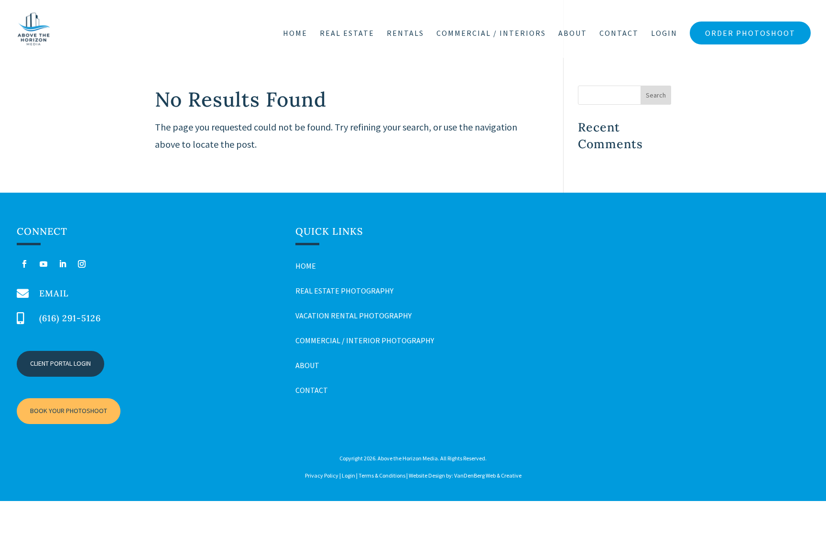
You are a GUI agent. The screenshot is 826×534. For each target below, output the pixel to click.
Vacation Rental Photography (353, 315)
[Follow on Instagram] (81, 264)
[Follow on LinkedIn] (62, 264)
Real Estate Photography (344, 290)
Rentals (405, 34)
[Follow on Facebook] (24, 264)
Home (295, 34)
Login (664, 34)
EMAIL (54, 293)
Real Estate (347, 34)
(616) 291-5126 (70, 318)
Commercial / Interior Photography (364, 340)
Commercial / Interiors (491, 34)
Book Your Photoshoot (68, 410)
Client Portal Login (60, 363)
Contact (619, 34)
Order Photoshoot (750, 33)
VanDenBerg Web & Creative (488, 475)
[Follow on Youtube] (43, 264)
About (572, 34)
